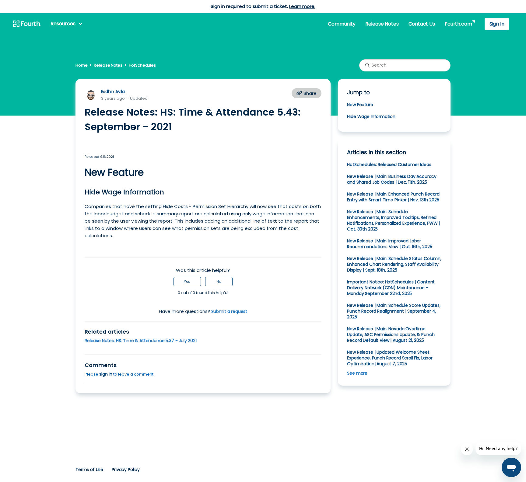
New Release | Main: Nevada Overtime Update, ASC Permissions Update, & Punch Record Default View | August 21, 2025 (390, 334)
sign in (105, 374)
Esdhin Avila (113, 91)
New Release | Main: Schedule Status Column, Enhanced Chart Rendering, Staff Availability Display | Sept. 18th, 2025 (394, 264)
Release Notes (382, 23)
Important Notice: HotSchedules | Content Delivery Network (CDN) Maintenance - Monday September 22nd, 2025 (391, 287)
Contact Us (422, 23)
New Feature (360, 105)
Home (81, 65)
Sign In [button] (496, 23)
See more (357, 373)
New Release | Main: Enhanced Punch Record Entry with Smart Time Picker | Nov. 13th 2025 (393, 197)
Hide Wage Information (371, 116)
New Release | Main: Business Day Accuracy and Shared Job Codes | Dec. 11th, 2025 (392, 179)
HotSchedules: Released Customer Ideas (389, 164)
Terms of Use (89, 469)
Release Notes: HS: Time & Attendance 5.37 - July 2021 (141, 341)
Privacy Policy (126, 469)
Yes (187, 281)
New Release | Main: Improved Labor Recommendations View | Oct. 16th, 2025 (389, 244)
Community (341, 23)
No (218, 281)
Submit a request (229, 311)
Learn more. (302, 6)
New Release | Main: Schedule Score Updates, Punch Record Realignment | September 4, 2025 (393, 311)
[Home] (26, 24)
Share (309, 93)
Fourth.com (458, 23)
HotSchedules (142, 65)
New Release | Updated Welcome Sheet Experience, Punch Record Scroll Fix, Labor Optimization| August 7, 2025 (390, 358)
